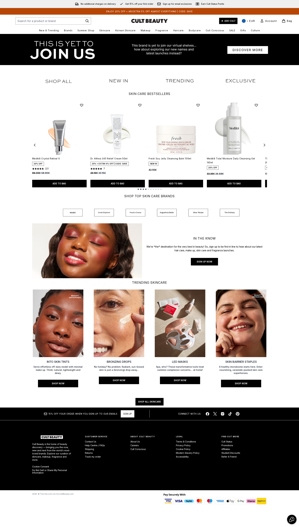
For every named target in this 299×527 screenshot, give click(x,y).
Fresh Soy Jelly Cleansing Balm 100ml (170, 158)
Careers (134, 445)
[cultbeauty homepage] (149, 21)
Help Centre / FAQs (95, 445)
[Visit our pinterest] (237, 414)
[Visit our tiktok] (230, 414)
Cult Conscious (138, 449)
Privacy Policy (183, 445)
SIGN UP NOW (204, 261)
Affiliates (225, 449)
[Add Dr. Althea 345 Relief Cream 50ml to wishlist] (140, 105)
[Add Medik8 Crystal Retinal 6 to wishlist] (81, 105)
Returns (89, 453)
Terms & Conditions (186, 441)
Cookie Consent (40, 466)
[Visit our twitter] (215, 414)
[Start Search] (87, 20)
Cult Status (226, 441)
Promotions (227, 445)
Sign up (127, 413)
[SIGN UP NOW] (87, 250)
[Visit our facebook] (207, 414)
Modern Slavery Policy (187, 453)
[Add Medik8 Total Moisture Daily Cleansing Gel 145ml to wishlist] (256, 105)
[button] (291, 519)
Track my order (93, 456)
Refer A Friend (229, 456)
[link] (268, 21)
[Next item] (264, 145)
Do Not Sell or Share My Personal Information (49, 471)
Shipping (89, 449)
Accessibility (182, 456)
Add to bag (59, 183)
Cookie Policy (183, 449)
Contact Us (90, 441)
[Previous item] (34, 145)
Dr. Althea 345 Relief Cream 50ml (109, 158)
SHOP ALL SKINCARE (149, 401)
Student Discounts (230, 453)
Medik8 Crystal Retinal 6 (46, 158)
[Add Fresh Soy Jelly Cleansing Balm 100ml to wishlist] (198, 105)
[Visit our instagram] (222, 414)
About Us (135, 441)
